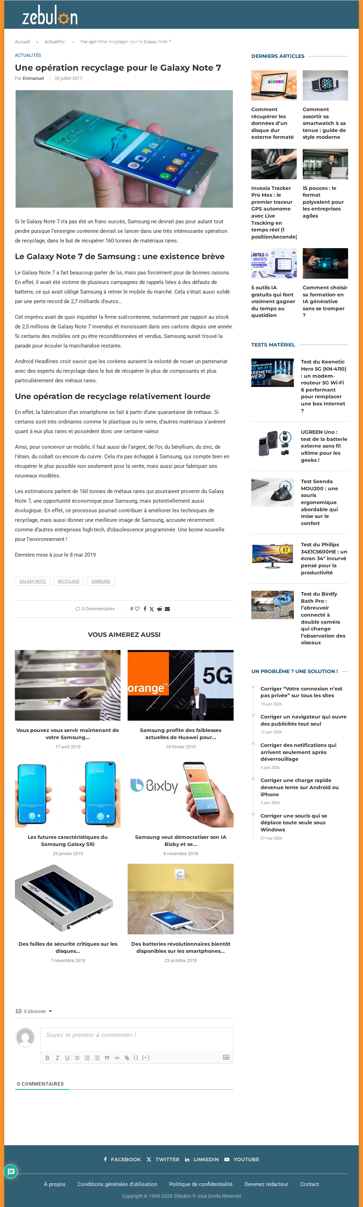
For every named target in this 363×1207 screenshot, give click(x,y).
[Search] (337, 43)
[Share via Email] (167, 609)
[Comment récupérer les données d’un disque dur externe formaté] (274, 85)
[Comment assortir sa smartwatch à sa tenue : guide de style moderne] (325, 85)
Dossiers (134, 42)
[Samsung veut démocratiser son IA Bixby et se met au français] (180, 792)
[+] (146, 1057)
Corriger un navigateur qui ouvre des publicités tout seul (304, 720)
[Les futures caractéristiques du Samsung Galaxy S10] (68, 792)
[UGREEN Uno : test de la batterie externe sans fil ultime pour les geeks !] (272, 443)
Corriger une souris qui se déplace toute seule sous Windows (294, 823)
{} (136, 1057)
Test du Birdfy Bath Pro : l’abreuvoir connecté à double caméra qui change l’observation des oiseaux (323, 618)
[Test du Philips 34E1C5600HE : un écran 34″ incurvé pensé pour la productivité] (272, 555)
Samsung (101, 581)
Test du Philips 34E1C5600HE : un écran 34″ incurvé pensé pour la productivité (324, 558)
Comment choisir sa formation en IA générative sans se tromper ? (325, 301)
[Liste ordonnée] (87, 1058)
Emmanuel (33, 78)
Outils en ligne (270, 42)
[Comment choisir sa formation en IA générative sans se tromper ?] (325, 263)
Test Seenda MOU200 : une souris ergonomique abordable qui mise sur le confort (319, 502)
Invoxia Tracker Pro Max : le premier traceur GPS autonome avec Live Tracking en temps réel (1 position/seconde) (274, 212)
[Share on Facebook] (145, 609)
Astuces (104, 42)
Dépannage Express (177, 42)
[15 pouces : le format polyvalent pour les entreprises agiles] (325, 164)
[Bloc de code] (117, 1058)
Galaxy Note (32, 581)
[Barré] (77, 1058)
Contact (309, 1184)
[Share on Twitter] (151, 609)
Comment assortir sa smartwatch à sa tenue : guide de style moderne (324, 123)
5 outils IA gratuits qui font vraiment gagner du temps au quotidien (273, 301)
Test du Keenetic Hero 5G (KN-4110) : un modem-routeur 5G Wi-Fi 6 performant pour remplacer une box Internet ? (323, 386)
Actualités (71, 42)
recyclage (68, 581)
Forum (306, 42)
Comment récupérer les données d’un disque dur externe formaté (272, 123)
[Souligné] (67, 1058)
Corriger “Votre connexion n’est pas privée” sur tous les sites (301, 692)
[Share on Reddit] (159, 609)
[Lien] (127, 1058)
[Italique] (57, 1058)
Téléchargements (226, 42)
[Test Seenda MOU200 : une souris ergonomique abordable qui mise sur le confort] (272, 492)
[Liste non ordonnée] (97, 1058)
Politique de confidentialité (201, 1184)
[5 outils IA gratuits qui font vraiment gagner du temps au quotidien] (274, 263)
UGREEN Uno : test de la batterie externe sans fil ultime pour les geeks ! (324, 446)
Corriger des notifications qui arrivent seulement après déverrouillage (298, 752)
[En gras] (47, 1058)
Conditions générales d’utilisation (117, 1184)
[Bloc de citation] (107, 1058)
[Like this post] (137, 609)
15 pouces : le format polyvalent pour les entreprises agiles (323, 202)
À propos (55, 1184)
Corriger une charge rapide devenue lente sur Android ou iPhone (300, 787)
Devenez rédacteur (266, 1184)
